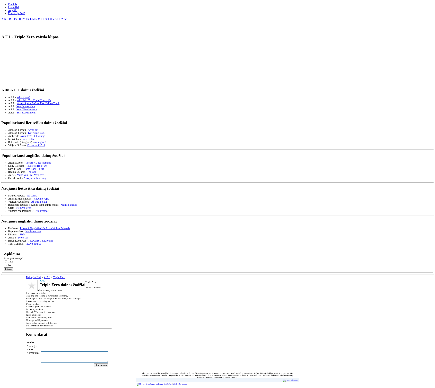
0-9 (65, 19)
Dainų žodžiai (33, 277)
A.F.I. (47, 277)
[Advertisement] (41, 26)
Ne (9, 265)
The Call (31, 171)
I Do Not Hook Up (37, 165)
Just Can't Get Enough (41, 240)
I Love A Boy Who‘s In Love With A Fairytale (45, 228)
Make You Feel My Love (30, 175)
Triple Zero (59, 277)
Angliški (12, 10)
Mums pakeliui (69, 204)
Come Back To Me (34, 168)
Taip (10, 261)
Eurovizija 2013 (16, 13)
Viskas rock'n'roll (36, 145)
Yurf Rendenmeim (26, 112)
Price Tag (23, 237)
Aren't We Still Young (33, 136)
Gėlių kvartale (41, 210)
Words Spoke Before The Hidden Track (38, 103)
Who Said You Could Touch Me (34, 100)
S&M (22, 234)
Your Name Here (25, 106)
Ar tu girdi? (40, 142)
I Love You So (33, 243)
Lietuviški (13, 7)
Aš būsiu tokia (39, 201)
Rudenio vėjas (41, 198)
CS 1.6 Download (180, 384)
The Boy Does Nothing (38, 162)
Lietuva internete (292, 380)
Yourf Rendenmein (26, 109)
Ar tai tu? (33, 129)
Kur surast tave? (36, 132)
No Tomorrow (33, 231)
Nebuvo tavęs (23, 207)
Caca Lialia (28, 139)
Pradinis (12, 4)
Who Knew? (23, 97)
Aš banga (32, 195)
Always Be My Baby (34, 178)
